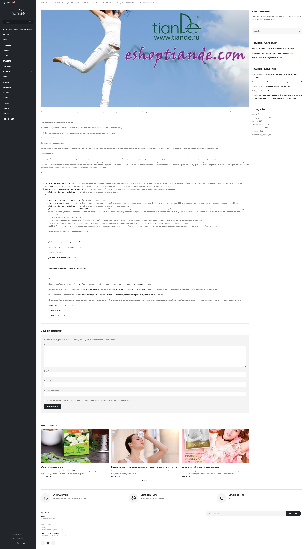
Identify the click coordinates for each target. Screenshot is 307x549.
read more (45, 476)
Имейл (47, 381)
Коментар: (49, 345)
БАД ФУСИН (53, 305)
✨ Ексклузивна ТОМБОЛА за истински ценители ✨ (272, 53)
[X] (18, 542)
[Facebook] (12, 542)
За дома (6, 82)
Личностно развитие (259, 124)
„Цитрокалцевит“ (51, 186)
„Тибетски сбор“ (79, 284)
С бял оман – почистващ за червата (130, 289)
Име (46, 371)
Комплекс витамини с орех (59, 203)
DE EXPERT (6, 50)
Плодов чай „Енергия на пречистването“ (64, 200)
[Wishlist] (8, 3)
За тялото (7, 72)
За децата (7, 87)
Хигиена (6, 98)
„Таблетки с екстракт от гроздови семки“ (60, 183)
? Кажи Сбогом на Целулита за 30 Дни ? (267, 57)
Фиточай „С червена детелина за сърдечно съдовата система (131, 294)
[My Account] (3, 3)
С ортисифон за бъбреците (87, 294)
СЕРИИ (5, 56)
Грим (5, 77)
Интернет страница (52, 390)
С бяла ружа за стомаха (89, 289)
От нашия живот (258, 128)
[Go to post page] (75, 446)
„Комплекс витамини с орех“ (59, 258)
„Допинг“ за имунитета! (52, 467)
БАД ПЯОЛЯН (53, 316)
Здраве (6, 93)
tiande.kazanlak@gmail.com (52, 530)
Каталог (6, 35)
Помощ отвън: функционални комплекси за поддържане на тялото (144, 467)
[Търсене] (30, 22)
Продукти (255, 131)
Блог (5, 40)
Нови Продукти (9, 119)
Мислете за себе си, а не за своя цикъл (201, 467)
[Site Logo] (18, 12)
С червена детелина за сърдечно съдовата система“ (123, 284)
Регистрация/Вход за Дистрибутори (17, 29)
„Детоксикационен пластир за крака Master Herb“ (64, 189)
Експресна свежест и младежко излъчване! (284, 82)
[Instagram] (24, 542)
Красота (255, 121)
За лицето (7, 61)
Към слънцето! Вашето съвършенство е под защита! (273, 48)
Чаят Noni (71, 471)
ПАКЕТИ (6, 108)
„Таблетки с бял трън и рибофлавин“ (62, 192)
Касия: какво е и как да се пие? (280, 86)
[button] (142, 480)
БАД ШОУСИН (54, 310)
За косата (7, 66)
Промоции (7, 45)
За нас (5, 114)
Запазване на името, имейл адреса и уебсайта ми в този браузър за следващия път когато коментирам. (88, 400)
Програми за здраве (261, 118)
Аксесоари (7, 103)
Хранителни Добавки (260, 134)
